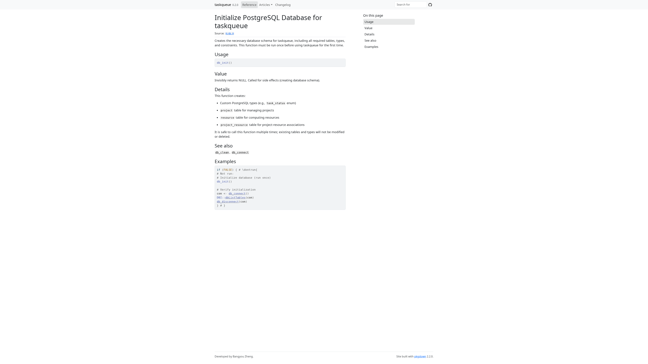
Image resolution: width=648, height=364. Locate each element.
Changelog (283, 5)
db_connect (240, 152)
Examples (371, 47)
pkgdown (420, 356)
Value (368, 28)
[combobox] (411, 4)
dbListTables (235, 197)
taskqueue (223, 4)
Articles (264, 5)
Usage (368, 22)
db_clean (222, 152)
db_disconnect (228, 201)
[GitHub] (430, 4)
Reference (249, 5)
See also (370, 40)
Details (369, 34)
